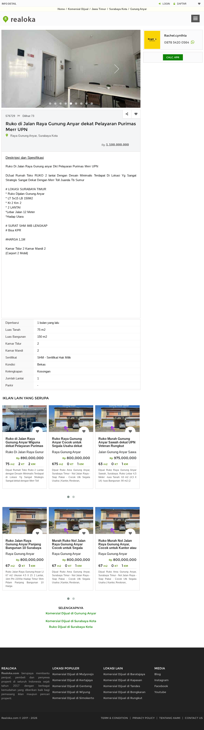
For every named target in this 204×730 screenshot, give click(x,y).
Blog (157, 674)
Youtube (160, 692)
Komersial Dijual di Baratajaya (124, 674)
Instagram (161, 680)
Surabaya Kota (118, 9)
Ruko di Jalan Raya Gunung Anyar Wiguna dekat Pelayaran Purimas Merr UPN (24, 444)
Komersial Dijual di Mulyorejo (73, 674)
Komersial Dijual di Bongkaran (124, 692)
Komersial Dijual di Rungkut (122, 698)
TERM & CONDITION (114, 717)
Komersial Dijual (78, 9)
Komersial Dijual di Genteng (72, 686)
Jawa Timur (99, 9)
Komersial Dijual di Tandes (121, 686)
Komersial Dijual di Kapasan (122, 680)
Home (61, 9)
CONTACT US (194, 717)
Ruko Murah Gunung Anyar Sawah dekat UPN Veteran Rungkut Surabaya (116, 444)
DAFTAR (181, 3)
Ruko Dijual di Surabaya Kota (71, 627)
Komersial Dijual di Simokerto (73, 698)
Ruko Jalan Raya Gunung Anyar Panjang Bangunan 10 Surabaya (23, 544)
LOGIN (166, 3)
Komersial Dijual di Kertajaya (72, 680)
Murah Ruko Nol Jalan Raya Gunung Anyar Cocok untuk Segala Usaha (68, 546)
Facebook (161, 686)
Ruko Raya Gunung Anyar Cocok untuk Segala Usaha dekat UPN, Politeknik (67, 444)
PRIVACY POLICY (143, 717)
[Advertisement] (71, 285)
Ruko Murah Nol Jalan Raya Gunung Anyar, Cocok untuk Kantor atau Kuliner (117, 546)
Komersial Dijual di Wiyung (71, 692)
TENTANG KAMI (169, 717)
